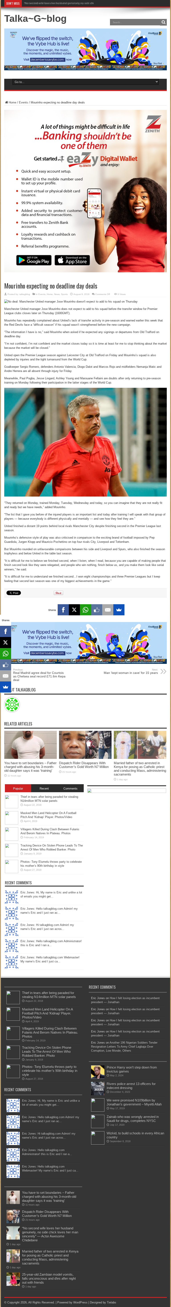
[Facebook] (63, 609)
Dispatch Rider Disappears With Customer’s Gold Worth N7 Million (84, 765)
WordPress (80, 1302)
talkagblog (24, 294)
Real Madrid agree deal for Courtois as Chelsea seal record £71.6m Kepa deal (39, 675)
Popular (18, 788)
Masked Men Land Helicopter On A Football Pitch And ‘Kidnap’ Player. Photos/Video (47, 1013)
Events (23, 102)
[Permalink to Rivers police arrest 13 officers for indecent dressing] (97, 1094)
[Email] (107, 609)
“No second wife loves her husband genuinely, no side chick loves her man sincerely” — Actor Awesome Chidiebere (50, 1234)
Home (12, 102)
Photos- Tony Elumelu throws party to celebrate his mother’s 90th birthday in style (49, 1071)
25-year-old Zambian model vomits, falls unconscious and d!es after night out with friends (49, 1278)
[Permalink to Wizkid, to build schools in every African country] (97, 1143)
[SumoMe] (118, 609)
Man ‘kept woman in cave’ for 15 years (131, 671)
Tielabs (111, 1302)
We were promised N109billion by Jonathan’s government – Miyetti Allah (134, 1102)
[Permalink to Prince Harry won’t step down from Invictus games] (97, 1077)
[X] (74, 609)
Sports (64, 294)
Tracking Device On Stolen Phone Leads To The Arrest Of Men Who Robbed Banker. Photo (46, 1051)
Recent (44, 788)
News (57, 294)
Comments (70, 788)
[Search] (163, 22)
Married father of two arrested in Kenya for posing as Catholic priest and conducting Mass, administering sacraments (140, 768)
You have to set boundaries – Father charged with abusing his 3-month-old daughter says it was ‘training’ (30, 766)
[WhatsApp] (85, 609)
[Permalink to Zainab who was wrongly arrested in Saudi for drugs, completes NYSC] (97, 1127)
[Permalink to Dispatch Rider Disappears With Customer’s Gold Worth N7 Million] (85, 758)
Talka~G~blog (35, 18)
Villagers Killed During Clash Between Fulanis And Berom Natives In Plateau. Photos (50, 1032)
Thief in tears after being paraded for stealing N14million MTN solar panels (49, 995)
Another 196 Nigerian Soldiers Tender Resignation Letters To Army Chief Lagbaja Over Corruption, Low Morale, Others (124, 1046)
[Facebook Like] (96, 609)
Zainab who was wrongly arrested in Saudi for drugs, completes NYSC (133, 1119)
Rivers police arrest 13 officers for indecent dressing (131, 1086)
